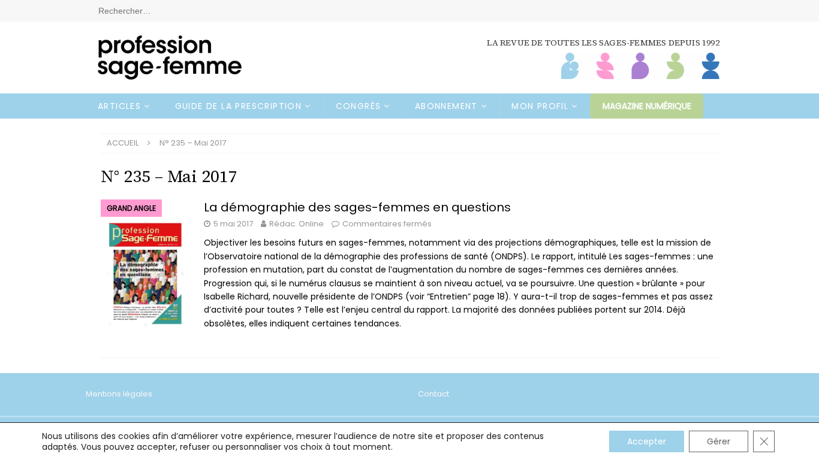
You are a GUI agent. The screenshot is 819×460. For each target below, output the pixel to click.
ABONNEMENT (446, 106)
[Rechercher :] (409, 10)
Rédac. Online (296, 223)
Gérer (718, 441)
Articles (119, 106)
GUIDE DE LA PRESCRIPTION (238, 106)
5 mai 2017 (233, 223)
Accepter (646, 441)
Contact (433, 394)
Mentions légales (119, 394)
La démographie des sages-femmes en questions (357, 207)
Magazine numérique (647, 106)
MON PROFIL (539, 106)
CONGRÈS (358, 106)
